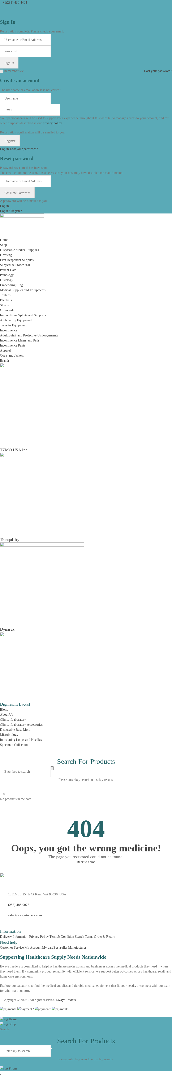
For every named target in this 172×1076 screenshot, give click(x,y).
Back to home (86, 862)
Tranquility (9, 539)
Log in (4, 149)
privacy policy (52, 123)
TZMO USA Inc (13, 449)
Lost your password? (158, 71)
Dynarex (7, 629)
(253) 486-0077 (18, 905)
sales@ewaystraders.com (25, 915)
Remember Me (14, 71)
